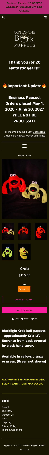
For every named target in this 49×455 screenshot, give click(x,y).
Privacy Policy (9, 426)
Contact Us (8, 414)
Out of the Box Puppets (28, 445)
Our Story (7, 411)
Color (24, 284)
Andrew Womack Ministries (31, 135)
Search (5, 407)
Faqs (4, 418)
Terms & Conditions (12, 430)
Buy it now (24, 310)
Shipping (6, 422)
